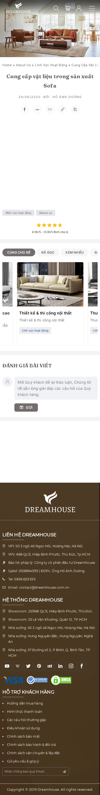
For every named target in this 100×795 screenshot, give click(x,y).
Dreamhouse (48, 790)
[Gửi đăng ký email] (64, 772)
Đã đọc (47, 252)
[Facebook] (81, 666)
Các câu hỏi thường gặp (26, 720)
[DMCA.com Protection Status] (62, 680)
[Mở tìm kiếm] (56, 8)
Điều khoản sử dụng (23, 728)
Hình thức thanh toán (24, 712)
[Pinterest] (39, 666)
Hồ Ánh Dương (67, 97)
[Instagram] (71, 666)
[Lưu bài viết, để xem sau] (75, 109)
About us (23, 65)
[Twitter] (28, 666)
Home (7, 65)
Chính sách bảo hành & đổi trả (31, 745)
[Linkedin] (60, 666)
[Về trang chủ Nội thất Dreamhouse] (18, 8)
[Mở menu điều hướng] (94, 8)
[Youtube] (7, 666)
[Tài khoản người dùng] (79, 8)
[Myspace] (49, 666)
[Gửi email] (50, 109)
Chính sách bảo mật (23, 736)
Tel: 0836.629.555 (21, 579)
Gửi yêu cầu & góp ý (23, 761)
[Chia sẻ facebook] (25, 109)
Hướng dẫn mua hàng (25, 703)
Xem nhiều (74, 252)
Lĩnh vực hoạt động (51, 65)
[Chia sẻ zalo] (37, 109)
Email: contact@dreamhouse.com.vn (38, 587)
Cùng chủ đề (18, 252)
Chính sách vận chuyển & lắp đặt (33, 753)
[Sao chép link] (63, 109)
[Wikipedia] (17, 666)
